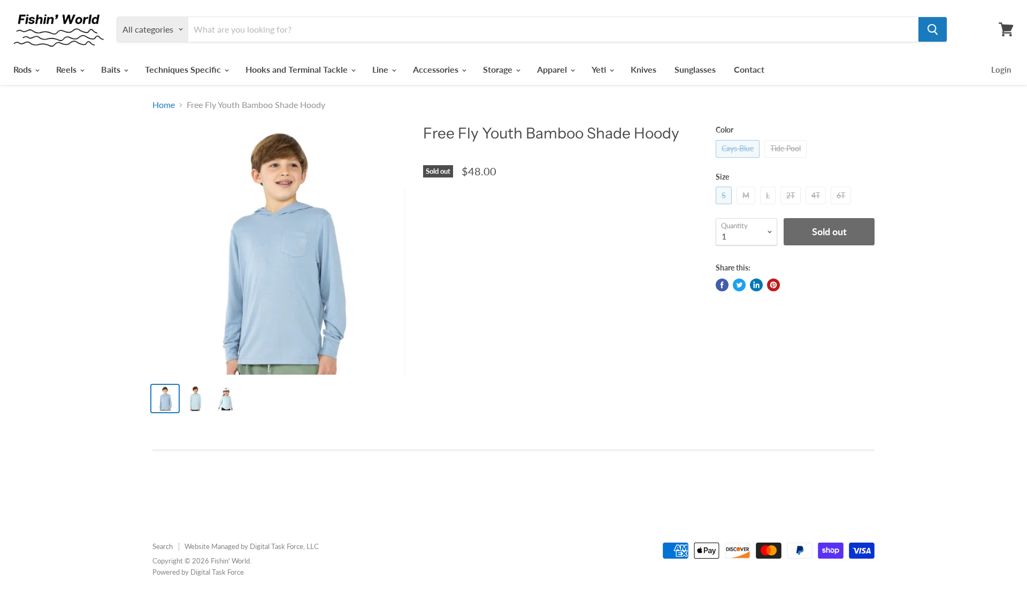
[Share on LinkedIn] (756, 285)
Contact (749, 69)
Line (381, 69)
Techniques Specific (184, 69)
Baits (111, 69)
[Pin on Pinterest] (773, 285)
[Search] (932, 29)
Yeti (600, 69)
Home (163, 105)
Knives (643, 69)
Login (1001, 69)
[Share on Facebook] (722, 285)
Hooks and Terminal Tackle (298, 69)
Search (162, 546)
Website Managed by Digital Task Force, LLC (252, 546)
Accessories (437, 69)
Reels (67, 69)
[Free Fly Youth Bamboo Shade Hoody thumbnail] (165, 398)
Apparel (553, 69)
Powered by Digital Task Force (198, 572)
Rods (23, 69)
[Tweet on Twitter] (739, 285)
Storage (499, 69)
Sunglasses (695, 69)
